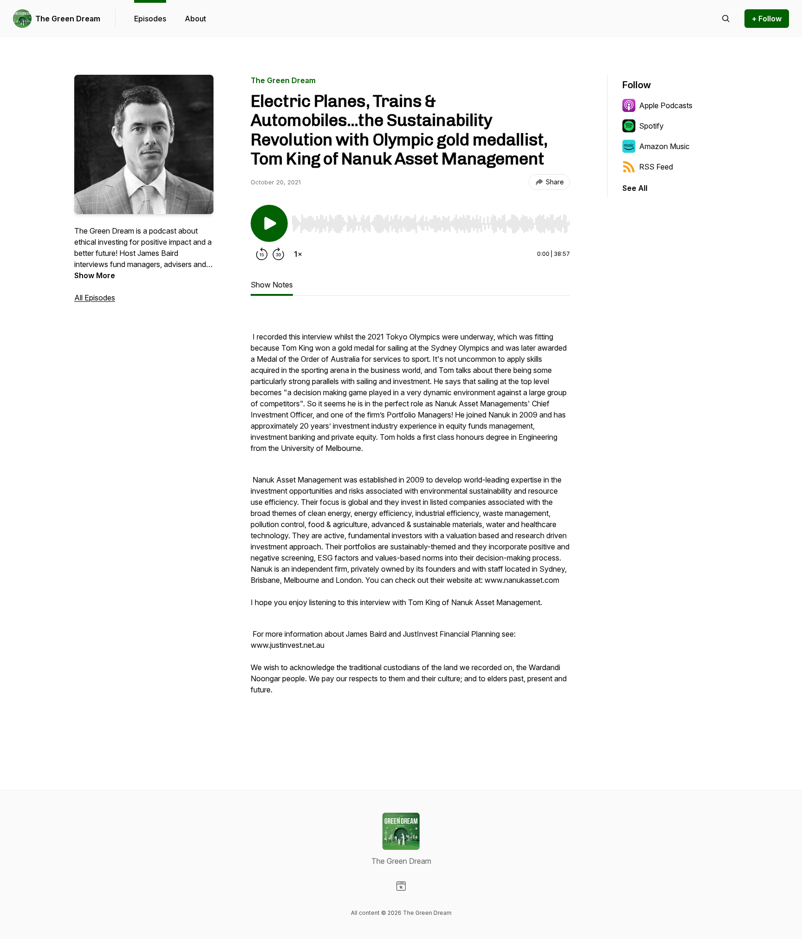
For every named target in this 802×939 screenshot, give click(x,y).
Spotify (651, 125)
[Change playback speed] (298, 254)
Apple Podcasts (665, 105)
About (195, 18)
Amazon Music (664, 146)
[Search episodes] (726, 18)
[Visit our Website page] (401, 886)
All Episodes (94, 297)
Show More (94, 275)
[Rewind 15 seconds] (261, 254)
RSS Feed (656, 166)
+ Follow (767, 18)
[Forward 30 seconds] (278, 254)
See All (634, 188)
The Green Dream (67, 18)
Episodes (150, 18)
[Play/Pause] (269, 223)
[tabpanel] (410, 524)
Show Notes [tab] (272, 284)
